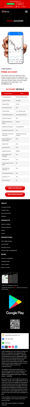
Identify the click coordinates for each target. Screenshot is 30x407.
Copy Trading (5, 264)
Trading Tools (5, 210)
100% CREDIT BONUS (6, 241)
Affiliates (3, 216)
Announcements (6, 213)
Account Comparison (7, 258)
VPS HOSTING (4, 244)
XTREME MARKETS (6, 69)
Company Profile (6, 207)
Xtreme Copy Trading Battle (9, 250)
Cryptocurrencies (6, 227)
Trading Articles (5, 261)
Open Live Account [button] (15, 188)
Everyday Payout (5, 247)
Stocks (3, 233)
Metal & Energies (5, 224)
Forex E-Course (5, 267)
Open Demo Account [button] (15, 194)
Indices (3, 230)
